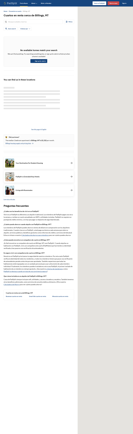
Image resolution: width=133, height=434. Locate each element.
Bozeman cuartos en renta (14, 296)
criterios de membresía (54, 269)
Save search (12, 29)
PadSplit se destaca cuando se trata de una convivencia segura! (25, 271)
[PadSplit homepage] (10, 3)
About (33, 3)
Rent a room (113, 3)
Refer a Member (46, 3)
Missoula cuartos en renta (60, 296)
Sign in (124, 3)
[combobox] (35, 21)
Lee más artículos (9, 199)
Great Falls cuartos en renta (37, 296)
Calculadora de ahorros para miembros (35, 235)
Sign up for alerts (40, 61)
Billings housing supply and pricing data (18, 143)
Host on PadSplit (99, 3)
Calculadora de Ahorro (11, 284)
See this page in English (38, 129)
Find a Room (24, 3)
